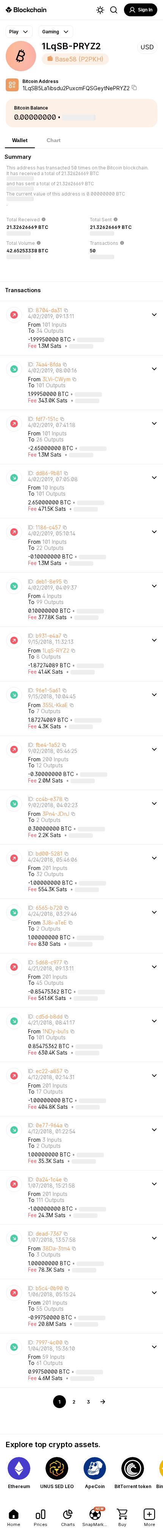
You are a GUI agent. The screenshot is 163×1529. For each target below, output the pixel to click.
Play (14, 31)
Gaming (50, 31)
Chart (54, 140)
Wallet (20, 140)
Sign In (145, 10)
